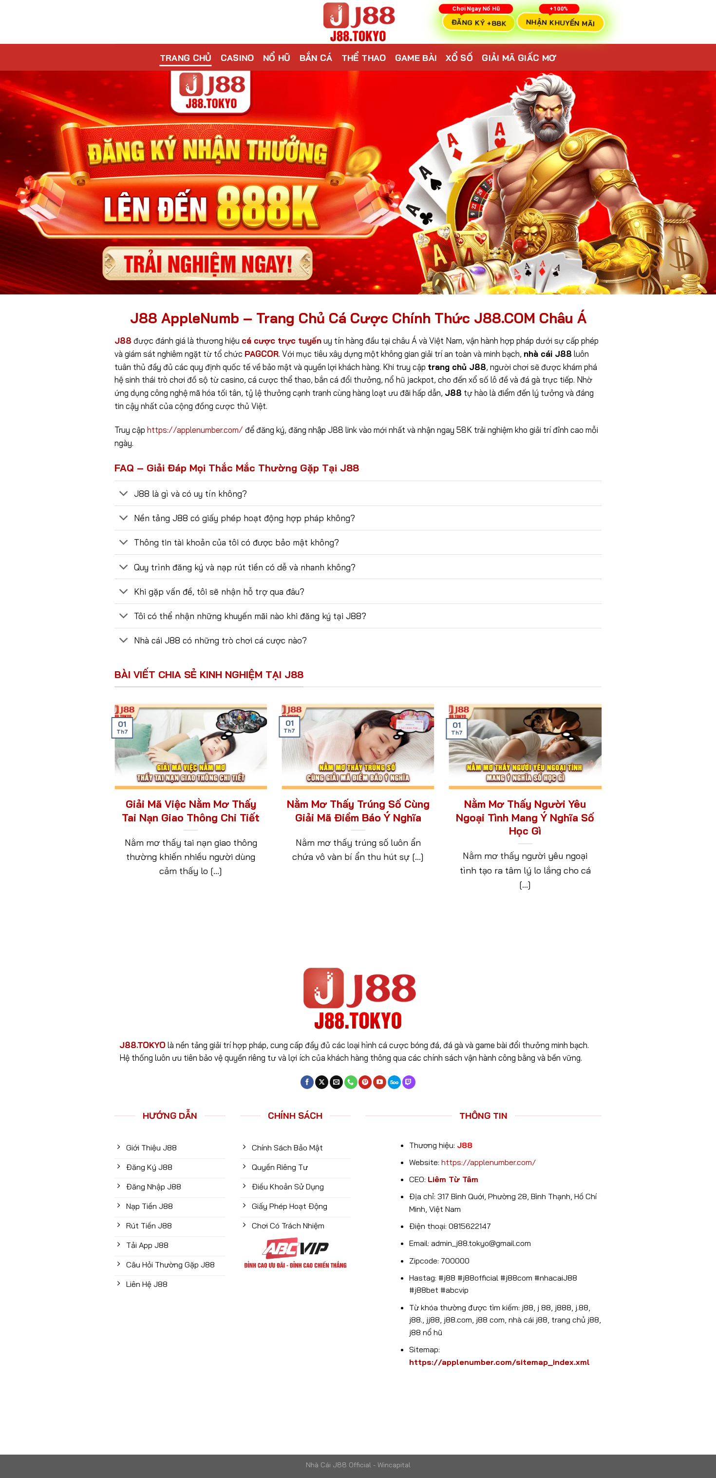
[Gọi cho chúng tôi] (351, 1082)
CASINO (237, 57)
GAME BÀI (416, 57)
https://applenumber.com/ (195, 430)
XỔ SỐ (459, 57)
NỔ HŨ (277, 57)
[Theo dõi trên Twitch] (408, 1082)
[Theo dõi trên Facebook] (307, 1082)
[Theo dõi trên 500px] (394, 1082)
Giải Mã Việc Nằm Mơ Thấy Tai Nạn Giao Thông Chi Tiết (191, 810)
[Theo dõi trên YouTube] (379, 1082)
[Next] (603, 811)
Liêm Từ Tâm (453, 1179)
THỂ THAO (363, 57)
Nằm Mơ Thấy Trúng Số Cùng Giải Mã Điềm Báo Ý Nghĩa (358, 810)
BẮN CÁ (316, 57)
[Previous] (112, 811)
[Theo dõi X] (321, 1082)
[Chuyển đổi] (123, 494)
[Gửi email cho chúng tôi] (336, 1082)
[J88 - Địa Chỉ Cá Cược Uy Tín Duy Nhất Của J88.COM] (358, 22)
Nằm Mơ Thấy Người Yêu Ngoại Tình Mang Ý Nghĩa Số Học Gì (525, 817)
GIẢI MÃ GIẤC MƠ (519, 57)
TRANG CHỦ (186, 57)
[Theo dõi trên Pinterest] (365, 1082)
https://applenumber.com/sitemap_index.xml (499, 1362)
